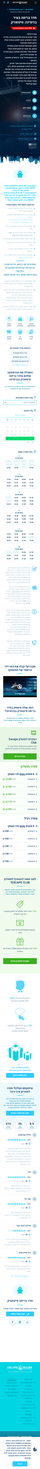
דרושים (28, 1411)
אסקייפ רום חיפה (26, 1436)
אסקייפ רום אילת (18, 222)
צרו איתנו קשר (12, 1395)
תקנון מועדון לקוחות (11, 1392)
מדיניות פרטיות (12, 1386)
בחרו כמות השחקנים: (25, 397)
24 (28, 438)
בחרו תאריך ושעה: (26, 452)
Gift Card (28, 1414)
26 (20, 438)
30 (32, 442)
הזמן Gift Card (20, 1075)
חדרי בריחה (28, 1389)
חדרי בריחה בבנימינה (16, 9)
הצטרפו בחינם (20, 756)
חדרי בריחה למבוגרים (20, 353)
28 (11, 438)
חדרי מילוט (28, 1379)
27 (16, 438)
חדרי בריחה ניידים (28, 1405)
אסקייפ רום (29, 9)
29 (7, 438)
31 (28, 442)
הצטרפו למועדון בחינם (20, 961)
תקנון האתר (12, 1389)
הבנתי (20, 1463)
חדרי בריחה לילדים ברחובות (28, 1397)
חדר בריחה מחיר (28, 1424)
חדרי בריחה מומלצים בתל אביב (28, 1419)
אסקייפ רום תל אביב (25, 220)
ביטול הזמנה (12, 1379)
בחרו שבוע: (30, 410)
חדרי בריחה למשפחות (20, 357)
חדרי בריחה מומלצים (28, 1408)
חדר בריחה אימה (28, 1392)
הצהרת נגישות (12, 1382)
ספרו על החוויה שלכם (20, 1113)
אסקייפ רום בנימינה (13, 1436)
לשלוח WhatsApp (25, 138)
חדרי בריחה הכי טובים (28, 1382)
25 (24, 438)
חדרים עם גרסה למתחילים (20, 361)
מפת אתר (28, 1386)
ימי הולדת (28, 1401)
